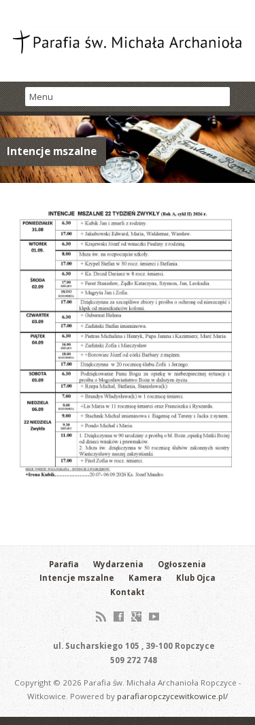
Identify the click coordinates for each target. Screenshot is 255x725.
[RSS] (101, 616)
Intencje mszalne (76, 578)
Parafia (64, 564)
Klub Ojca (196, 578)
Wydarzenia (118, 564)
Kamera (145, 578)
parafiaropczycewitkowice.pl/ (172, 696)
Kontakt (127, 592)
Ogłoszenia (182, 564)
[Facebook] (119, 616)
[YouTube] (154, 616)
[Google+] (136, 616)
